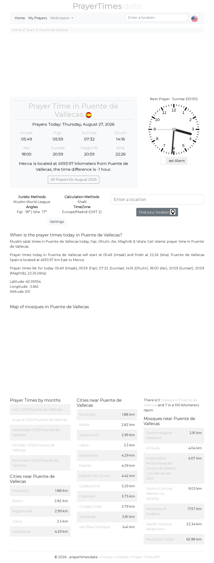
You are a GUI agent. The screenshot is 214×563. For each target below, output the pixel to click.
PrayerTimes (97, 6)
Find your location (154, 212)
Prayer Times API (145, 557)
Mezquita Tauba (160, 539)
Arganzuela (22, 511)
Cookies (122, 557)
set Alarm (177, 161)
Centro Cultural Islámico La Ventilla (159, 494)
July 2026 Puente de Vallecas (37, 410)
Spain (30, 30)
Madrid (85, 466)
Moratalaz (20, 491)
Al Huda (153, 448)
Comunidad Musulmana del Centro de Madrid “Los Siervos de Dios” (161, 468)
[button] (194, 15)
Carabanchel (89, 486)
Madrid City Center (94, 476)
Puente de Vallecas (53, 30)
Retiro (17, 501)
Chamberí (87, 496)
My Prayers (37, 18)
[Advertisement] (107, 65)
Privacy (107, 557)
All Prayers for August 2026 (74, 180)
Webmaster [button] (60, 18)
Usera (17, 521)
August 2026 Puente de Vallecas (39, 420)
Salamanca (21, 532)
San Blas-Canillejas (94, 527)
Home (20, 18)
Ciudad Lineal (90, 507)
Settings (57, 222)
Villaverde (87, 517)
